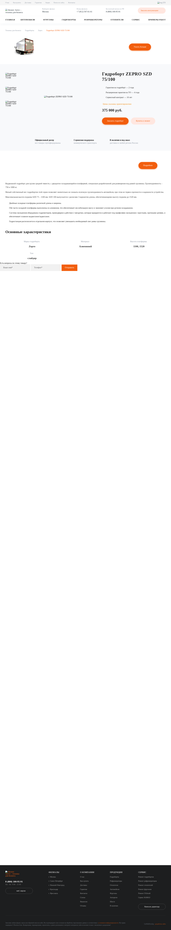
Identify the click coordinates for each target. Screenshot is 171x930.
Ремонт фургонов (144, 889)
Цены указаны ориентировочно (117, 104)
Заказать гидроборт (115, 121)
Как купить (17, 3)
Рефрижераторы (93, 20)
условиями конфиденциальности (108, 923)
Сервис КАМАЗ (144, 897)
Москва (45, 12)
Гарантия (38, 3)
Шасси (112, 902)
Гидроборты (69, 20)
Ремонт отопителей (145, 885)
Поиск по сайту (59, 3)
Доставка (28, 3)
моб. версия (21, 891)
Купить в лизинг (143, 121)
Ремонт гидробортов (146, 877)
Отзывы (83, 906)
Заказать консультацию (149, 10)
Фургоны (48, 20)
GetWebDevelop (149, 924)
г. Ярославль (53, 893)
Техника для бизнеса (13, 30)
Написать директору (152, 907)
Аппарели (113, 897)
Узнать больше (140, 47)
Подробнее (148, 165)
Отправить (69, 267)
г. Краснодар (53, 889)
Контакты (71, 3)
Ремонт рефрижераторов (147, 881)
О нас (7, 3)
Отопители (117, 20)
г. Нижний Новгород (56, 885)
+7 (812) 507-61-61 (84, 12)
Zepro (40, 30)
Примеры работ (157, 20)
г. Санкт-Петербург (56, 881)
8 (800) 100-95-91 (113, 12)
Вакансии (83, 902)
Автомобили (27, 20)
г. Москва (52, 877)
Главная (10, 20)
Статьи (82, 897)
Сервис (136, 20)
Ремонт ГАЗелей (144, 893)
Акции (47, 3)
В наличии (114, 906)
